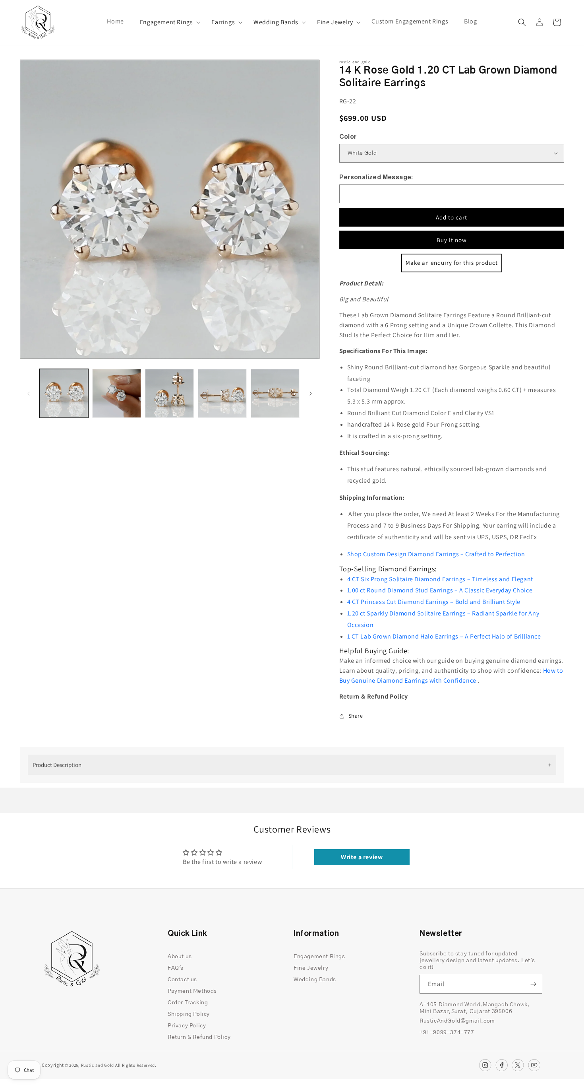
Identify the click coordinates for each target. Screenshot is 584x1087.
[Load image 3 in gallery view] (169, 393)
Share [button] (355, 715)
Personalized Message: (376, 177)
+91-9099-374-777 (447, 1032)
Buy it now (452, 240)
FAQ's (176, 968)
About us (180, 956)
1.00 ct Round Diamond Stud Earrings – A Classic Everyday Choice (440, 590)
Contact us (182, 979)
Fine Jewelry (335, 22)
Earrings (223, 22)
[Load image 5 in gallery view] (275, 393)
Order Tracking (188, 1002)
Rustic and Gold (97, 1065)
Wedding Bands (275, 22)
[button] (168, 22)
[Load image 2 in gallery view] (116, 393)
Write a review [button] (362, 857)
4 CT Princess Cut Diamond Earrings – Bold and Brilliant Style (434, 602)
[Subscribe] (533, 984)
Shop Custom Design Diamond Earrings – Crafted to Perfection (436, 554)
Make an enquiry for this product (452, 262)
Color (348, 137)
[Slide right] (310, 393)
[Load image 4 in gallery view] (222, 393)
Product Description (57, 765)
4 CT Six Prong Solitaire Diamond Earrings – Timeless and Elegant (440, 579)
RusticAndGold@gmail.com (457, 1021)
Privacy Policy (187, 1026)
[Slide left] (28, 393)
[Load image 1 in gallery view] (63, 393)
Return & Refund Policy (199, 1037)
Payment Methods (192, 991)
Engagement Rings (166, 22)
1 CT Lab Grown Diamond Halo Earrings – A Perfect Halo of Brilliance (444, 636)
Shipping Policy (189, 1014)
